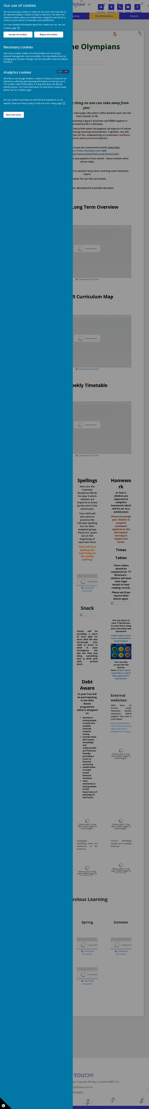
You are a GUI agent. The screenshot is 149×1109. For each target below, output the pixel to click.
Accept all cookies (18, 34)
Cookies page (9, 28)
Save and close (13, 115)
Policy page (56, 103)
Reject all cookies (48, 34)
